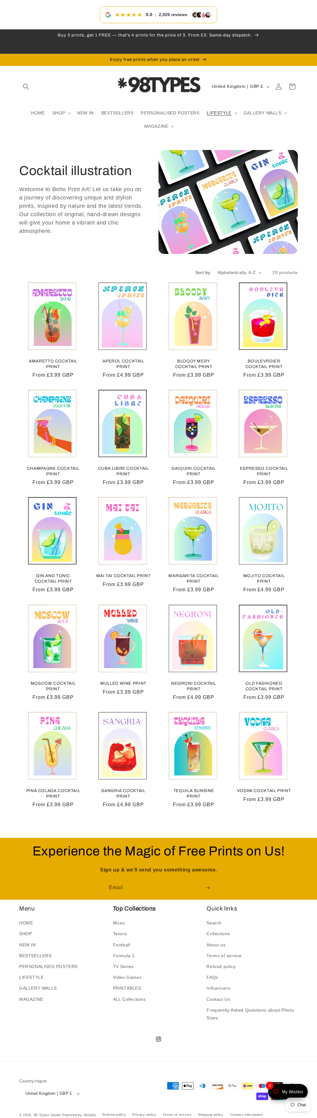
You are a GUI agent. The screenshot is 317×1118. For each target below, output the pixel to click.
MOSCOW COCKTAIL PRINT (53, 686)
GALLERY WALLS (38, 988)
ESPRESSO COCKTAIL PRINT (264, 471)
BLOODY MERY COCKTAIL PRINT (193, 364)
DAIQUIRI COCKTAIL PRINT (194, 471)
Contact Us (218, 999)
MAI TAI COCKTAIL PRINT (123, 575)
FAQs (212, 977)
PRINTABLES (127, 988)
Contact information (246, 1114)
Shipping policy (211, 1114)
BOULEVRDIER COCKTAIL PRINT (264, 364)
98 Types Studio (47, 1115)
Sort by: (203, 272)
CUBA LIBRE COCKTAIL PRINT (123, 471)
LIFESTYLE (31, 977)
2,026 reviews (173, 14)
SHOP (25, 933)
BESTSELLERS (35, 955)
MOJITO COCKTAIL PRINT (263, 578)
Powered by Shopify (79, 1115)
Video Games (127, 977)
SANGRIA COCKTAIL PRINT (123, 793)
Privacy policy (144, 1114)
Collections (218, 933)
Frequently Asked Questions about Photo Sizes (250, 1014)
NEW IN (27, 944)
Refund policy (221, 966)
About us (215, 944)
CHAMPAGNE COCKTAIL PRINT (53, 471)
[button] (26, 86)
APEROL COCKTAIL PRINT (123, 364)
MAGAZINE (31, 999)
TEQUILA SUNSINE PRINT (193, 793)
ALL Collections (129, 999)
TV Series (123, 966)
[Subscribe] (207, 888)
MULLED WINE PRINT (123, 683)
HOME (26, 922)
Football (121, 944)
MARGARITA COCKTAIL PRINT (193, 578)
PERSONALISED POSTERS (48, 966)
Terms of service (224, 955)
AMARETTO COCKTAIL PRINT (53, 364)
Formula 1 (124, 955)
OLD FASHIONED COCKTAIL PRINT (264, 686)
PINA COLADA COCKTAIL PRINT (53, 793)
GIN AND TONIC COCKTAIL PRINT (53, 578)
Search (214, 922)
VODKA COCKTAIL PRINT (264, 790)
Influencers (218, 988)
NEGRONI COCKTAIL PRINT (193, 686)
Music (119, 922)
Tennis (120, 933)
